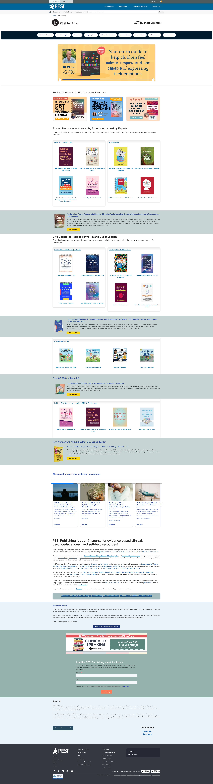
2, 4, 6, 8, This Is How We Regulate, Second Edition (92, 169)
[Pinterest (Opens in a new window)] (67, 771)
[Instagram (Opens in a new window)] (58, 771)
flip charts (94, 564)
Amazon (79, 589)
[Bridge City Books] (147, 23)
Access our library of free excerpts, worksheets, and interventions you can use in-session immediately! (106, 595)
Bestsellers (114, 142)
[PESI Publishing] (65, 23)
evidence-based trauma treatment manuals (94, 558)
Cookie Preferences (156, 775)
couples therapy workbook (67, 558)
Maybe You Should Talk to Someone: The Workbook (121, 169)
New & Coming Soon (63, 142)
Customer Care (156, 6)
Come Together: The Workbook (92, 198)
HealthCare (64, 2)
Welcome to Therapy (120, 367)
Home (54, 15)
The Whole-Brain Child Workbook (147, 198)
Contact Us (134, 754)
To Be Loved (83, 585)
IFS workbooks (101, 556)
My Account (81, 759)
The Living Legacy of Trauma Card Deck (147, 275)
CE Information (82, 753)
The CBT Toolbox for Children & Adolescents (99, 572)
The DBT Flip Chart (85, 566)
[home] (57, 6)
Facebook (147, 734)
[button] (60, 79)
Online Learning (122, 6)
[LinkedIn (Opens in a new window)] (63, 771)
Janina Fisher (125, 552)
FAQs (79, 756)
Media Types (68, 12)
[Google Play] (155, 771)
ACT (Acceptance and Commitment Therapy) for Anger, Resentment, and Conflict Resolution (65, 200)
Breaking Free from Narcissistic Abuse (120, 429)
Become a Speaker (58, 760)
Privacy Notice (130, 775)
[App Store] (145, 771)
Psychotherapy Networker (110, 762)
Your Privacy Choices (139, 775)
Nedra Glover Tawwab (151, 552)
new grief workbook (112, 583)
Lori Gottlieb (116, 552)
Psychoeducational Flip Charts (67, 249)
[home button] (50, 12)
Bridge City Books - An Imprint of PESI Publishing (75, 403)
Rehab (70, 2)
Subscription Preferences (84, 765)
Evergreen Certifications (109, 753)
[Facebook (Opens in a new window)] (54, 771)
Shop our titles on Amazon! (63, 728)
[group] (52, 479)
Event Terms (123, 775)
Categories (56, 12)
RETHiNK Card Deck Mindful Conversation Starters (147, 306)
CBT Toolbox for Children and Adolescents (121, 198)
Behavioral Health (54, 2)
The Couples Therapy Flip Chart (66, 275)
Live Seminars (108, 6)
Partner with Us (107, 768)
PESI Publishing (107, 759)
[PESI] (61, 751)
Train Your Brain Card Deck (120, 305)
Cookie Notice (147, 775)
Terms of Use (117, 775)
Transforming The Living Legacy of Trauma (147, 168)
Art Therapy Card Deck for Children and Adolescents (121, 276)
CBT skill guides (112, 556)
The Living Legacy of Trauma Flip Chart (92, 303)
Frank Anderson (105, 552)
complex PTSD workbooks (131, 556)
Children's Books (61, 341)
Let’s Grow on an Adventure (93, 367)
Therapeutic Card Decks (120, 249)
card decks (104, 564)
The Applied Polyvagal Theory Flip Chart (92, 275)
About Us (55, 757)
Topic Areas (79, 12)
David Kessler (135, 552)
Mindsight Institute (107, 756)
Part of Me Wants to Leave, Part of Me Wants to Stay (66, 169)
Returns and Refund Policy (85, 762)
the (109, 566)
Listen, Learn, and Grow (147, 367)
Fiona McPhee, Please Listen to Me (66, 367)
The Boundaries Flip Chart (65, 303)
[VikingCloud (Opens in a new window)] (58, 776)
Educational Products (139, 6)
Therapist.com (106, 765)
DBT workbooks (90, 556)
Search (161, 12)
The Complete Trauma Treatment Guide (83, 574)
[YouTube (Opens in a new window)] (72, 771)
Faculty (54, 766)
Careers (55, 763)
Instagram (147, 730)
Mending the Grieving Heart (147, 429)
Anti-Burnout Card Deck (89, 568)
